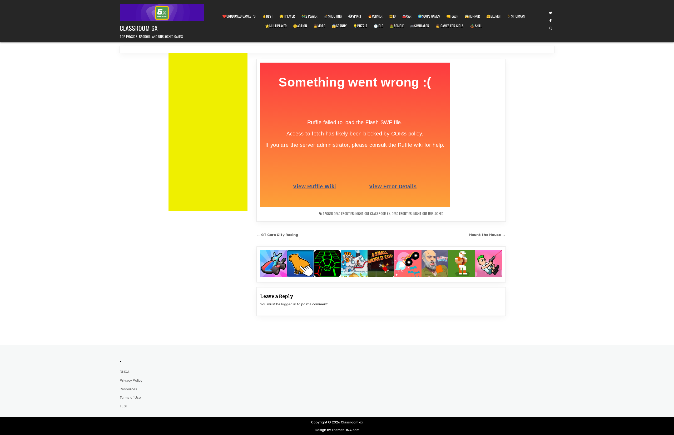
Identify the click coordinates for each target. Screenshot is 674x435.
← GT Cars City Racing (277, 234)
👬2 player (309, 16)
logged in (288, 304)
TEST (124, 406)
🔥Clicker (375, 16)
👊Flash (452, 16)
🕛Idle (378, 25)
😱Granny (339, 25)
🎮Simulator (419, 25)
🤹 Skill (476, 25)
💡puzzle (360, 25)
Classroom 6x (139, 28)
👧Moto (319, 25)
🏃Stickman (516, 16)
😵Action (300, 25)
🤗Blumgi (493, 16)
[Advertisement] (207, 132)
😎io (392, 16)
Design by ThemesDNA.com (337, 430)
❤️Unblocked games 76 (239, 16)
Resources (128, 389)
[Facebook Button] (550, 20)
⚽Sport (354, 16)
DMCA (125, 372)
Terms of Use (130, 397)
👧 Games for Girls (449, 25)
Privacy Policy (131, 380)
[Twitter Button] (550, 13)
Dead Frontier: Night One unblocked (417, 213)
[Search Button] (550, 28)
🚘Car (407, 16)
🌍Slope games (429, 16)
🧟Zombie (396, 25)
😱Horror (472, 16)
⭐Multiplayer (276, 25)
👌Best (267, 16)
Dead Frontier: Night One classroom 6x (362, 213)
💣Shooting (333, 16)
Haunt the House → (487, 234)
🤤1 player (287, 16)
